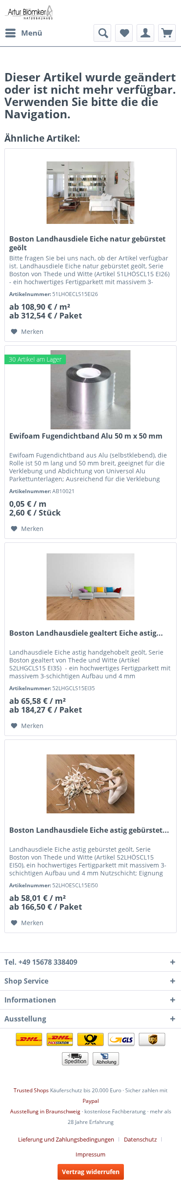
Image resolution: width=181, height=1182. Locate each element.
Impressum (90, 1154)
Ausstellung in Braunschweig (45, 1111)
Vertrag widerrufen (90, 1171)
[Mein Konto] (145, 33)
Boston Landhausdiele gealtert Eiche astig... (86, 633)
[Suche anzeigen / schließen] (102, 33)
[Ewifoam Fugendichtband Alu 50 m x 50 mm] (90, 389)
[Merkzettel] (124, 33)
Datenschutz (140, 1139)
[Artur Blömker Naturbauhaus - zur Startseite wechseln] (28, 12)
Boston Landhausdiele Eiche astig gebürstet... (89, 830)
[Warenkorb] (167, 33)
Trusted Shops (31, 1090)
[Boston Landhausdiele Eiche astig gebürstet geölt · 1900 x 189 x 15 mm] (90, 783)
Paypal (91, 1101)
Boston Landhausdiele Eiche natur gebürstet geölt (87, 243)
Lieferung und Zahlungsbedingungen (66, 1139)
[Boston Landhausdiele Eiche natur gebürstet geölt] (90, 192)
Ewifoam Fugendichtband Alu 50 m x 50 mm (86, 436)
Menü (31, 33)
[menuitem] (23, 33)
